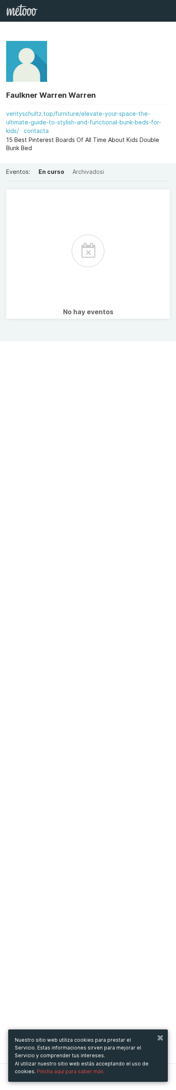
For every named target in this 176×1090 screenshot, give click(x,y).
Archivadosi (88, 171)
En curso (51, 171)
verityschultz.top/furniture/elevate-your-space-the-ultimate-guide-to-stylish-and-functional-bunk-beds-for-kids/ (83, 122)
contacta (36, 130)
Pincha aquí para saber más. (71, 1071)
